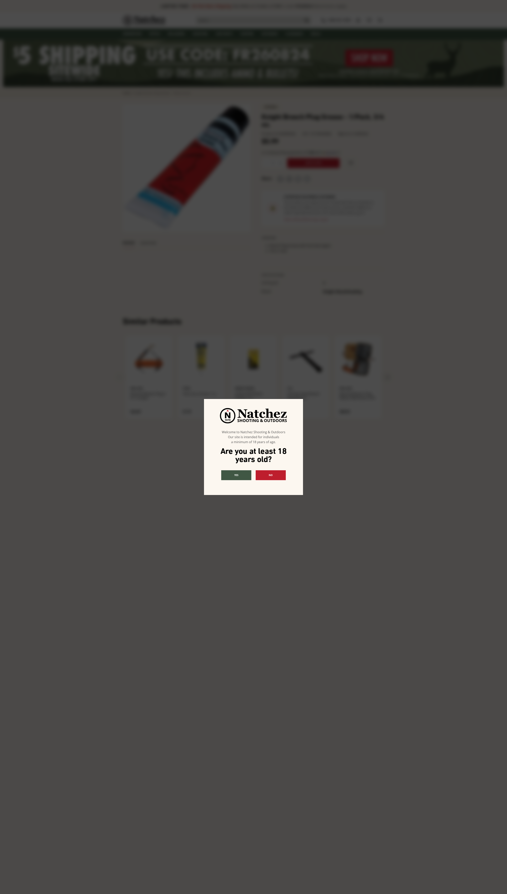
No (271, 475)
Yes (236, 475)
